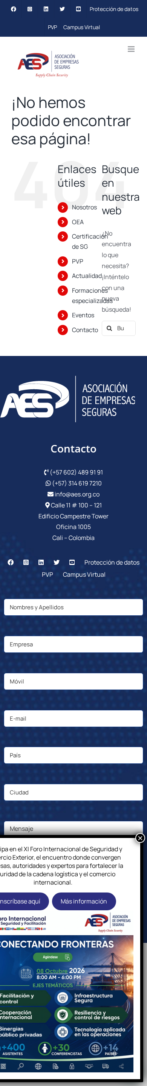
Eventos (83, 315)
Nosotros (84, 207)
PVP (77, 261)
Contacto (85, 330)
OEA (78, 222)
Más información (84, 901)
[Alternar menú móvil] (132, 49)
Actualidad (87, 276)
